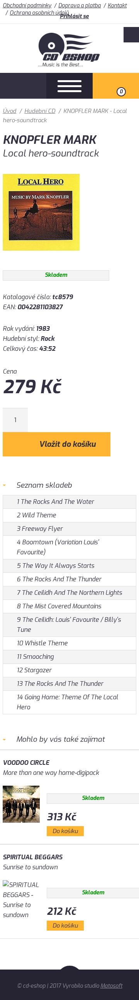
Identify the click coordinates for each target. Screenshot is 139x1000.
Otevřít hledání (23, 86)
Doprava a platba (79, 5)
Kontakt (117, 5)
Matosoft (111, 986)
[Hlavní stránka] (69, 65)
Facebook (131, 34)
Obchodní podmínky (27, 5)
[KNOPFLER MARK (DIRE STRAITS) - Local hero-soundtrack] (41, 257)
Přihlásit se (74, 16)
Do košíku (65, 831)
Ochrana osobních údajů (39, 13)
